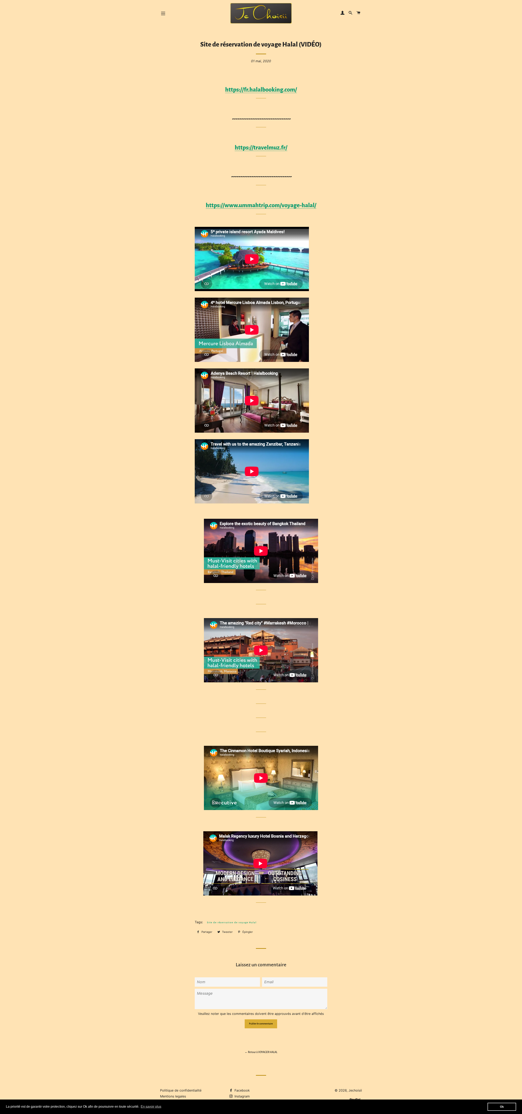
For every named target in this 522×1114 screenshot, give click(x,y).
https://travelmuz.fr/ (261, 147)
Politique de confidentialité (180, 1090)
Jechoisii (355, 1090)
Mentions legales (173, 1096)
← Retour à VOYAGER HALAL (261, 1052)
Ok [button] (502, 1106)
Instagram (241, 1096)
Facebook (241, 1090)
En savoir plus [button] (151, 1106)
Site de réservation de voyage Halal (232, 922)
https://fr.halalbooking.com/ (261, 89)
